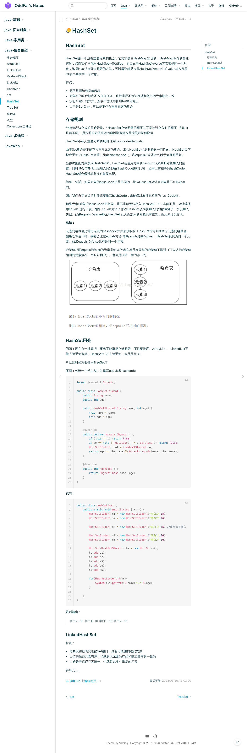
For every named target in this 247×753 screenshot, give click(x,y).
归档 (221, 5)
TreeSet (12, 107)
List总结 (12, 82)
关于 (211, 5)
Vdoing (123, 743)
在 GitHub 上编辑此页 (81, 681)
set (9, 95)
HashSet (13, 101)
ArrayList (13, 64)
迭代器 (11, 114)
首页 (113, 5)
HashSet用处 (214, 62)
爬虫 (187, 5)
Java (124, 5)
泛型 (10, 120)
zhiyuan (167, 19)
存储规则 (212, 57)
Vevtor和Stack (17, 76)
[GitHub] (155, 736)
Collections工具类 (19, 126)
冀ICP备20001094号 (184, 743)
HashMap (13, 89)
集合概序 (13, 57)
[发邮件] (147, 736)
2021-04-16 (185, 19)
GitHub (235, 5)
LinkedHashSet (216, 68)
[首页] (67, 18)
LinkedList (14, 70)
